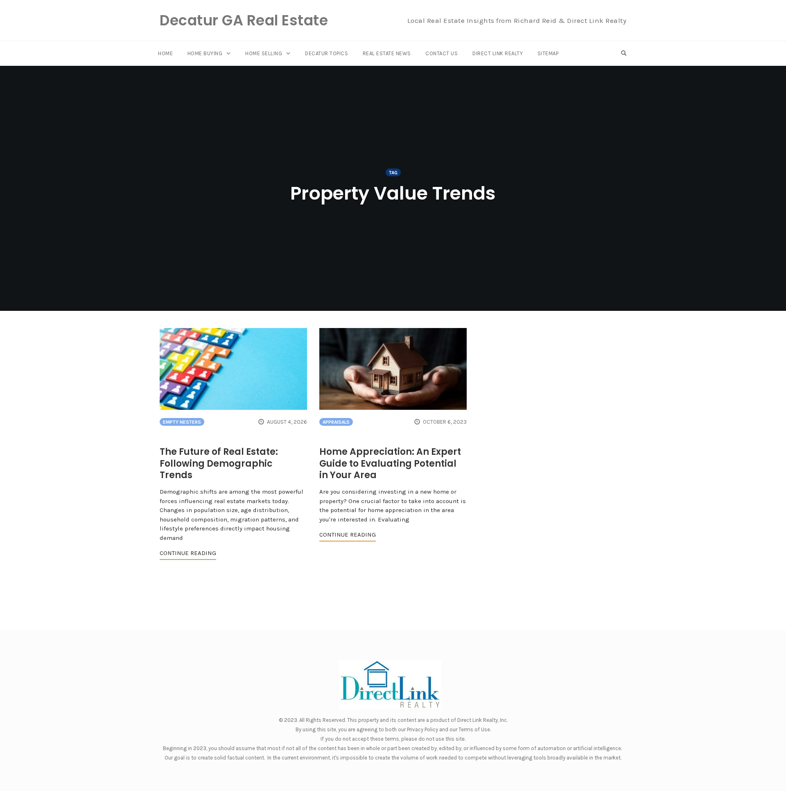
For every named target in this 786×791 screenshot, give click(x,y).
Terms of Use (474, 729)
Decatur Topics (326, 53)
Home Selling (263, 53)
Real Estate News (387, 53)
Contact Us (441, 53)
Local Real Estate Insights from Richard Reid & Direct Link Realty (517, 20)
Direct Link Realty (497, 53)
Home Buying (205, 53)
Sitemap (548, 53)
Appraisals (336, 422)
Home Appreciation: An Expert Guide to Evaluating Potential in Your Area (390, 463)
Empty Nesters (182, 422)
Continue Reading (188, 553)
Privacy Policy (422, 729)
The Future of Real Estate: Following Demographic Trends (219, 463)
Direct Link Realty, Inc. (482, 720)
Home (165, 53)
